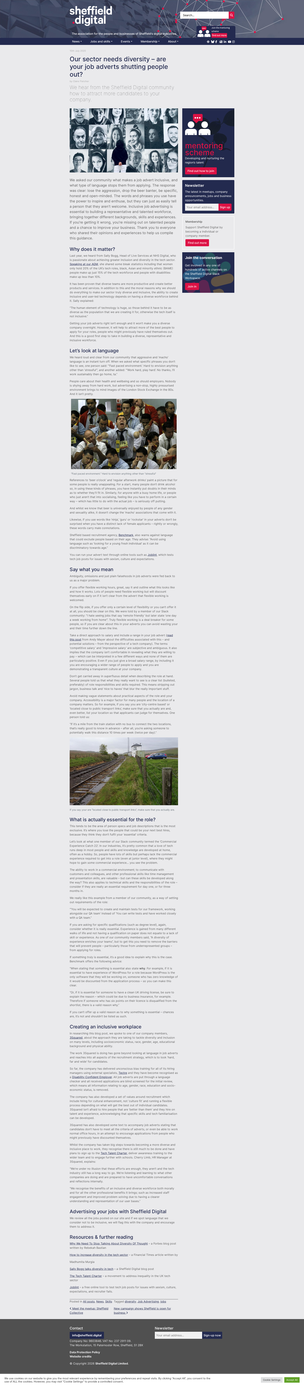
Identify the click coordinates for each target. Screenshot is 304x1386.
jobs (163, 1301)
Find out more (197, 243)
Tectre (123, 1073)
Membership (149, 41)
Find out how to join (201, 171)
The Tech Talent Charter (86, 1276)
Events (125, 41)
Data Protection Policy (85, 1352)
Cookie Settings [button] (271, 1379)
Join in (192, 286)
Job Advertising (148, 1301)
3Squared (76, 1037)
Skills (108, 1301)
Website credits (80, 1356)
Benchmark (126, 535)
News (76, 41)
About (172, 41)
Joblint (152, 554)
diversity (130, 1301)
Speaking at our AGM (84, 264)
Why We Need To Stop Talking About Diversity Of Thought (109, 1243)
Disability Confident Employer (92, 1077)
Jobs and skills (100, 41)
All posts (89, 1301)
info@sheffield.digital (87, 1335)
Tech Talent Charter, (114, 1153)
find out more (219, 35)
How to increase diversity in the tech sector (99, 1255)
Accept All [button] (291, 1379)
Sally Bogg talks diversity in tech (91, 1269)
